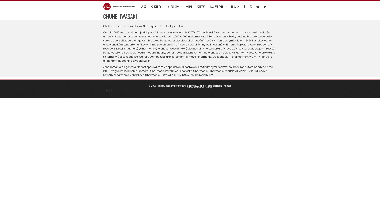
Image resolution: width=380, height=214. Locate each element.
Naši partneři (217, 6)
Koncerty (156, 6)
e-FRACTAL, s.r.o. (195, 85)
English (235, 6)
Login (109, 90)
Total (209, 85)
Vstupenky (173, 6)
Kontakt (201, 6)
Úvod (143, 6)
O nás (189, 6)
